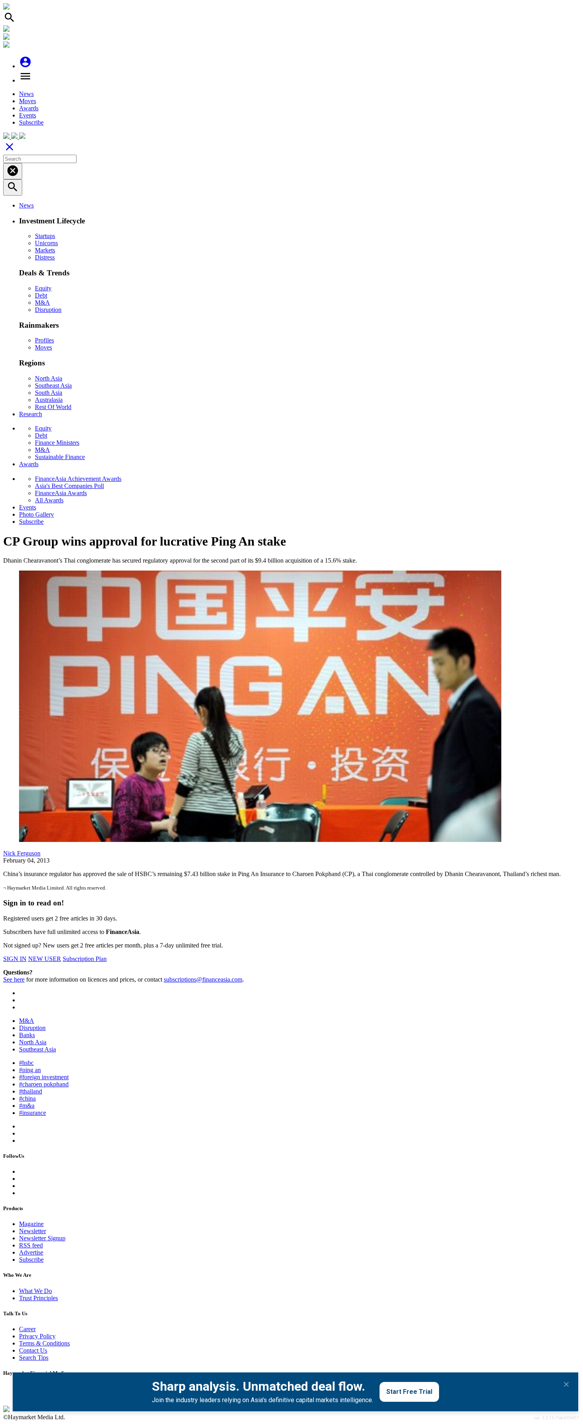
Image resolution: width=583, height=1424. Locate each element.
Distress (45, 257)
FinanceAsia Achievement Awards (78, 478)
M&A (42, 302)
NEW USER (44, 958)
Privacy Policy (37, 1336)
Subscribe (31, 122)
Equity (43, 288)
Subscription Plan (85, 958)
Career (27, 1329)
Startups (45, 236)
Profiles (44, 340)
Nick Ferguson (21, 853)
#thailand (30, 1091)
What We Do (35, 1291)
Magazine (31, 1223)
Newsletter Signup (42, 1238)
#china (27, 1098)
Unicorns (46, 243)
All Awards (49, 500)
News (26, 93)
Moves (27, 101)
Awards (28, 108)
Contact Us (33, 1350)
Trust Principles (38, 1298)
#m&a (27, 1105)
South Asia (48, 392)
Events (27, 115)
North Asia (48, 378)
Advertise (31, 1252)
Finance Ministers (57, 442)
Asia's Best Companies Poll (69, 485)
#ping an (30, 1070)
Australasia (49, 399)
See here (14, 979)
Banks (27, 1035)
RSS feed (31, 1245)
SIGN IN (15, 958)
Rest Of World (53, 407)
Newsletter (32, 1231)
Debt (41, 295)
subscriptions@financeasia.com (203, 979)
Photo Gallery (36, 514)
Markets (45, 250)
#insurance (32, 1112)
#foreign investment (44, 1077)
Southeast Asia (53, 385)
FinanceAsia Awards (61, 493)
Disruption (48, 309)
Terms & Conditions (44, 1343)
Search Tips (33, 1357)
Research (30, 414)
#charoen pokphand (44, 1084)
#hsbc (26, 1062)
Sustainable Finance (60, 457)
